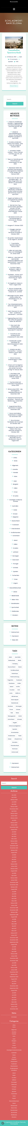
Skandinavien (15, 603)
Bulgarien (15, 517)
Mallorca (17, 693)
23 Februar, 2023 (11, 57)
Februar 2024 (14, 813)
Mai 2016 (14, 949)
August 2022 (14, 829)
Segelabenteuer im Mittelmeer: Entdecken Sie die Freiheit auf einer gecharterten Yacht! (15, 190)
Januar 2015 (14, 970)
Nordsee (10, 706)
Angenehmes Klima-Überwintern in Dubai (14, 407)
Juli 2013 (14, 993)
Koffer (18, 686)
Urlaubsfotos (18, 739)
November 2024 (14, 809)
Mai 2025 (14, 804)
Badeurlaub (11, 660)
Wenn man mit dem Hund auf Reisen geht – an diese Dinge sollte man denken (15, 180)
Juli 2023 (14, 820)
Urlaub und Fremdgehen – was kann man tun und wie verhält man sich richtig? (15, 367)
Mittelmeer (15, 696)
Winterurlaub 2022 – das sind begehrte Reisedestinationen (15, 390)
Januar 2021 (14, 866)
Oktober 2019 (14, 887)
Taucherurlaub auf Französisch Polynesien (14, 383)
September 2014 (14, 976)
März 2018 (14, 924)
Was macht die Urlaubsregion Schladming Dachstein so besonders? (15, 327)
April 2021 (14, 861)
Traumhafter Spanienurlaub (14, 244)
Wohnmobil (15, 752)
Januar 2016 (14, 956)
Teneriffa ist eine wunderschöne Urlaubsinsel (13, 335)
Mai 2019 (14, 896)
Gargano (10, 225)
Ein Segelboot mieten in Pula (15, 284)
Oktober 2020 (14, 868)
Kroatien (15, 548)
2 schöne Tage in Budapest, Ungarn (14, 268)
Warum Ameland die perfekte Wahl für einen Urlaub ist (15, 290)
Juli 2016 (14, 947)
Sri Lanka (15, 496)
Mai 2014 (14, 983)
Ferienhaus (15, 673)
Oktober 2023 (14, 818)
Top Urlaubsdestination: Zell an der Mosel (15, 305)
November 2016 (14, 940)
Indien (15, 488)
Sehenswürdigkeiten (15, 726)
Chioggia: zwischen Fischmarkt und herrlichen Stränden (14, 230)
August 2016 (14, 944)
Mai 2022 (14, 836)
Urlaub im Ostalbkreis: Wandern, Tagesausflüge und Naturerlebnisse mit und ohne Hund (15, 124)
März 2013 (14, 1002)
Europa (15, 514)
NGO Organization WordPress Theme (13, 1122)
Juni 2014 (14, 981)
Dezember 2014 (14, 972)
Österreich (15, 560)
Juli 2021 (14, 855)
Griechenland (15, 529)
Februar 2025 (14, 806)
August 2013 (14, 990)
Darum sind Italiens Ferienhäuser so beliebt (15, 414)
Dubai (15, 510)
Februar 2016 (14, 953)
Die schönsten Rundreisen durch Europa (15, 421)
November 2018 (14, 910)
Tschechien (15, 575)
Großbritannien (15, 532)
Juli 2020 (14, 873)
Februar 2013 (14, 1004)
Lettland (15, 552)
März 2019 (14, 901)
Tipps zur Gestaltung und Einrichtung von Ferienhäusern (15, 160)
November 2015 (14, 960)
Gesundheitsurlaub (15, 588)
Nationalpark (14, 699)
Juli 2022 (14, 832)
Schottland (16, 536)
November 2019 (14, 884)
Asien (15, 481)
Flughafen (10, 680)
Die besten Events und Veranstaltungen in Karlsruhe (15, 218)
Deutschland (15, 521)
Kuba (15, 476)
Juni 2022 (14, 834)
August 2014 (14, 979)
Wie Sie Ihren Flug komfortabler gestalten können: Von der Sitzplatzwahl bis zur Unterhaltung (15, 208)
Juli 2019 (14, 891)
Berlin (19, 660)
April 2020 (14, 875)
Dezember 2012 (14, 1009)
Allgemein (15, 465)
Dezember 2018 (14, 907)
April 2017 (14, 928)
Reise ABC (15, 640)
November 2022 (14, 827)
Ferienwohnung (14, 677)
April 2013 (14, 999)
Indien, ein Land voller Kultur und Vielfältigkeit (15, 251)
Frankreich (15, 525)
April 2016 (14, 951)
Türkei (15, 579)
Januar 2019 (14, 905)
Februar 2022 (14, 841)
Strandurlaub (15, 732)
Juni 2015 (14, 963)
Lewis (10, 693)
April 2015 (14, 965)
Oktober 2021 (14, 850)
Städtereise (15, 611)
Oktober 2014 (14, 974)
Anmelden (14, 1017)
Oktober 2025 (14, 799)
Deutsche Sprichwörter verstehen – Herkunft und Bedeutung (15, 399)
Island (15, 540)
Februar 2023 (14, 822)
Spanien (10, 61)
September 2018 (14, 914)
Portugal (15, 564)
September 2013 (14, 988)
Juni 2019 (14, 894)
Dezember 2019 (14, 882)
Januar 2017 (14, 935)
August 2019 (14, 889)
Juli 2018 (14, 919)
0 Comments (14, 59)
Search (14, 104)
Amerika (15, 469)
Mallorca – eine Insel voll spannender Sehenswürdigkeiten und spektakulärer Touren (15, 260)
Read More (14, 86)
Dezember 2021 (14, 845)
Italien (15, 544)
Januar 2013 (14, 1006)
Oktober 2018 (14, 912)
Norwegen (15, 556)
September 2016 (14, 942)
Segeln (15, 722)
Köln (19, 690)
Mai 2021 (14, 859)
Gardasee (12, 683)
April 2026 (14, 797)
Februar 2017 (14, 933)
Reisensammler (14, 1)
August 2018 (14, 917)
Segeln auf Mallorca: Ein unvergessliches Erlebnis (15, 199)
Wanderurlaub (15, 745)
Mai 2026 (14, 795)
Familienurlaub (15, 670)
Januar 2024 (14, 815)
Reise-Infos (15, 599)
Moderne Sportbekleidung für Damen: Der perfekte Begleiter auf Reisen (15, 134)
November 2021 (14, 848)
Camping (15, 663)
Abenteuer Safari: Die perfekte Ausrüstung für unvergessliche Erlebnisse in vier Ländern (15, 170)
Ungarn (15, 583)
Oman (16, 492)
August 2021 (14, 852)
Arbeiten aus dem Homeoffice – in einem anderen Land (15, 351)
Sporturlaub (15, 607)
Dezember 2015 (14, 958)
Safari (20, 716)
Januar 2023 (14, 825)
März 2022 (14, 838)
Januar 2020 (14, 880)
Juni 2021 (14, 857)
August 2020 (14, 871)
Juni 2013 (14, 995)
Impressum (15, 636)
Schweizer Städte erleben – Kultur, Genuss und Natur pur (15, 152)
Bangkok (15, 484)
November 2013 (14, 986)
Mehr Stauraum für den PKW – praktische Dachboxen (15, 312)
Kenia (15, 461)
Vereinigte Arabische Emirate (15, 500)
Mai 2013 (14, 997)
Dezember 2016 (14, 937)
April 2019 (14, 898)
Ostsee (18, 709)
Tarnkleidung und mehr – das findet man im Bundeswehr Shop (15, 437)
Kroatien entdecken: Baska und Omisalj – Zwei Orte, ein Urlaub (15, 143)
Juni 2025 (14, 802)
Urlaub (9, 739)
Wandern (15, 615)
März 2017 (14, 930)
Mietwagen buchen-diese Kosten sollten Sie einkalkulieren (15, 297)
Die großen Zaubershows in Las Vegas (15, 238)
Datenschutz (15, 632)
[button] (3, 1123)
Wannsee (15, 749)
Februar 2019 (14, 903)
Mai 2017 (14, 926)
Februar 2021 (14, 864)
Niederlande (15, 596)
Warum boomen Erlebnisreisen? (14, 358)
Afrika (15, 458)
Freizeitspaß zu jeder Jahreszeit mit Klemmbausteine (14, 342)
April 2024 (14, 811)
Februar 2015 (14, 967)
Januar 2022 (14, 843)
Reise (17, 713)
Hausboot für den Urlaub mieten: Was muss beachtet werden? (15, 428)
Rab (12, 713)
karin (20, 57)
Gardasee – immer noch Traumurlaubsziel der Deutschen (15, 276)
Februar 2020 (14, 878)
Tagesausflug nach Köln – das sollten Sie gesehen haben (15, 319)
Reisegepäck (11, 716)
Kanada (15, 472)
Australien (15, 506)
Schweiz (15, 567)
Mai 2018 (14, 921)
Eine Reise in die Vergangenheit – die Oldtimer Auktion (15, 375)
